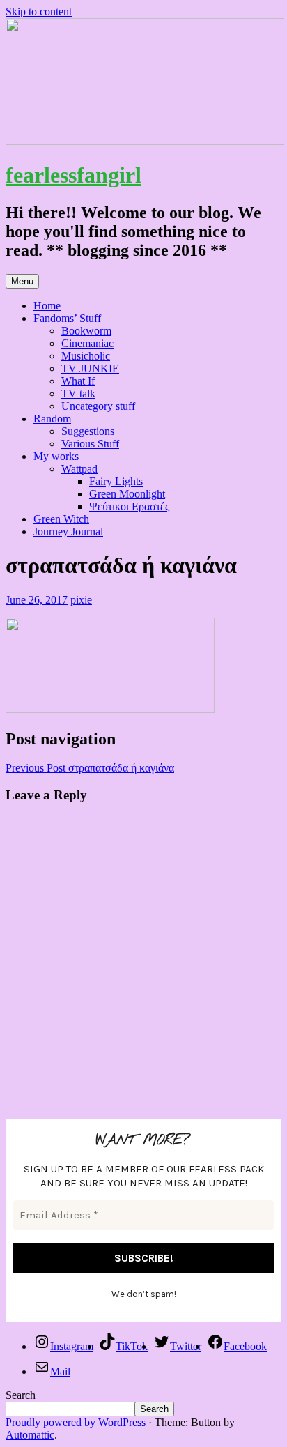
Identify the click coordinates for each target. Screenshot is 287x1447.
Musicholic (85, 356)
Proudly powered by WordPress (76, 1422)
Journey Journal (68, 531)
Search (21, 1395)
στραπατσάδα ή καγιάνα (90, 768)
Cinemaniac (87, 343)
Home (47, 306)
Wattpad (79, 469)
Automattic (30, 1435)
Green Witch (61, 519)
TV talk (78, 393)
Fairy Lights (116, 481)
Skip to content (39, 11)
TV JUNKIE (90, 368)
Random (52, 418)
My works (56, 456)
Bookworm (86, 331)
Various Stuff (90, 444)
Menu (22, 281)
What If (78, 381)
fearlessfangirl (73, 174)
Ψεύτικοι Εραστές (129, 506)
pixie (81, 600)
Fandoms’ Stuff (67, 318)
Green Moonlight (127, 494)
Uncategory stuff (98, 406)
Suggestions (87, 431)
